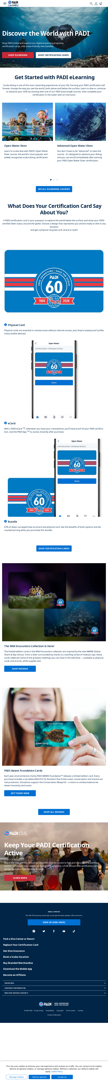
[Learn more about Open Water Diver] (27, 133)
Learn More (20, 877)
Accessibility (50, 1010)
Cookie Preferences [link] (54, 1015)
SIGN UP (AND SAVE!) (54, 922)
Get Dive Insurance (14, 950)
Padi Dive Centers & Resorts (16, 993)
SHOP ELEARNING (17, 55)
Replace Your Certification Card (20, 944)
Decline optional (39, 1077)
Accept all (62, 1077)
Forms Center (70, 1010)
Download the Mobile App (17, 968)
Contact (80, 1010)
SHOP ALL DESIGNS (54, 812)
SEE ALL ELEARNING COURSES (54, 189)
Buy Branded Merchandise (18, 962)
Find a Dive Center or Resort (19, 938)
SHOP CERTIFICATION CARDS (53, 55)
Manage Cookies (16, 1077)
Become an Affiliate (14, 974)
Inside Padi (9, 983)
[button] (50, 179)
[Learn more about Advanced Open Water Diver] (80, 135)
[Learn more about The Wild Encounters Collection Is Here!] (54, 619)
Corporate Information (15, 988)
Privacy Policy (38, 1010)
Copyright (60, 1010)
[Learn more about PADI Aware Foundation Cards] (54, 744)
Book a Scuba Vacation (16, 956)
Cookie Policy (56, 1071)
